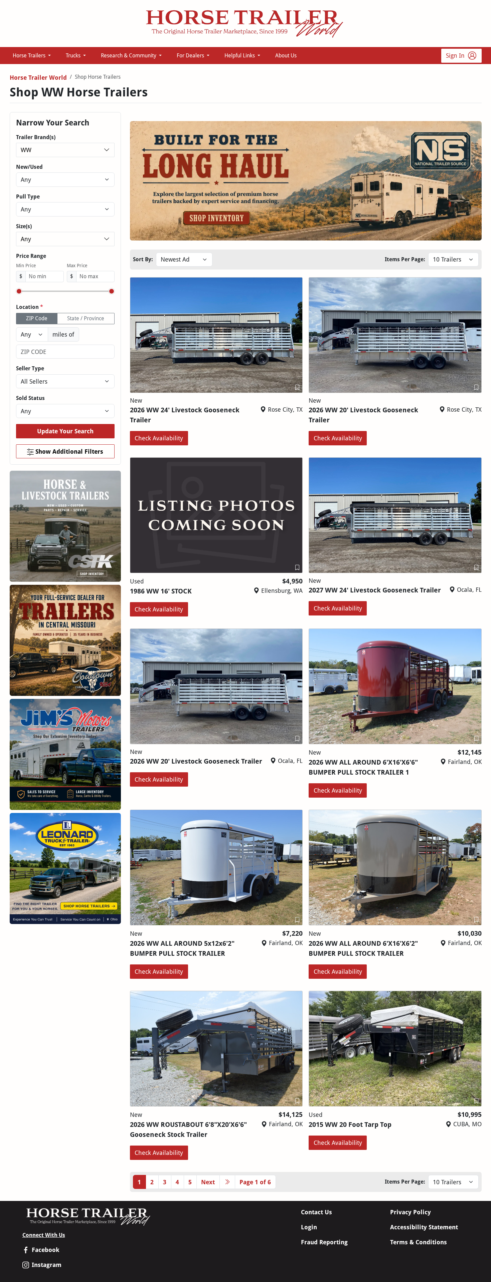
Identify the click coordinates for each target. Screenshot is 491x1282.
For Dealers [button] (191, 55)
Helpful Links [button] (240, 55)
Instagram (46, 1264)
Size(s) (24, 226)
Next (208, 1182)
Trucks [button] (74, 55)
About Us (286, 55)
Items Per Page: (405, 259)
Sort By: (143, 259)
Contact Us (316, 1212)
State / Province (85, 318)
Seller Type (30, 368)
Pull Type (28, 196)
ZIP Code (36, 318)
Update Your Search (65, 431)
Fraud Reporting (324, 1242)
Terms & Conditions (418, 1242)
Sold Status (30, 398)
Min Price (26, 265)
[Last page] (227, 1182)
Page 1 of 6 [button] (255, 1182)
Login (309, 1227)
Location (29, 307)
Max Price (77, 265)
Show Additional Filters (68, 451)
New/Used (29, 167)
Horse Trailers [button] (30, 55)
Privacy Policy (410, 1212)
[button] (297, 387)
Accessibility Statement (424, 1227)
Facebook (45, 1249)
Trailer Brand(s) (35, 137)
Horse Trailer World (38, 77)
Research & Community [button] (129, 55)
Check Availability (159, 438)
